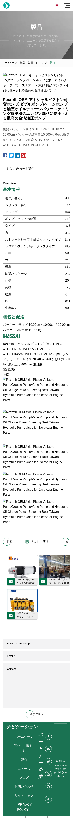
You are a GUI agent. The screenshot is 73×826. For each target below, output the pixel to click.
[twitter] (48, 761)
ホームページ (10, 62)
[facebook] (48, 736)
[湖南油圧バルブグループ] (6, 5)
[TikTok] (48, 799)
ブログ (24, 777)
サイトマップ (24, 795)
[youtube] (48, 774)
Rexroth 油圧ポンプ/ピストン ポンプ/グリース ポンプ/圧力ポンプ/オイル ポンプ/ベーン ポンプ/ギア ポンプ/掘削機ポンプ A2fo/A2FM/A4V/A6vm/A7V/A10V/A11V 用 (59, 581)
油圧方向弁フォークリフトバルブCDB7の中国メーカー (26, 615)
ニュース (24, 768)
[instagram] (48, 786)
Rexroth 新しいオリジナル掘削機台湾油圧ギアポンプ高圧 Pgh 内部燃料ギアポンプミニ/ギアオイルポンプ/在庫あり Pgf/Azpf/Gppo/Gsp (27, 581)
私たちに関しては (25, 748)
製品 (22, 62)
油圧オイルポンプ (37, 62)
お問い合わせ (24, 786)
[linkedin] (48, 749)
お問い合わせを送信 (20, 168)
